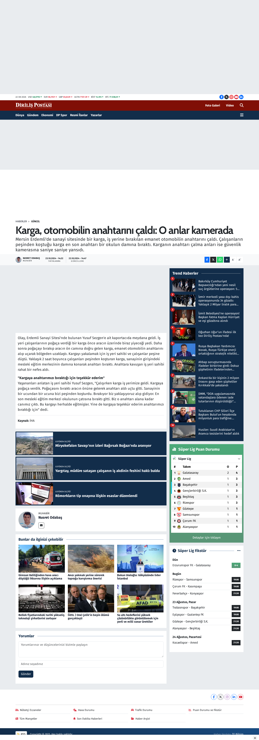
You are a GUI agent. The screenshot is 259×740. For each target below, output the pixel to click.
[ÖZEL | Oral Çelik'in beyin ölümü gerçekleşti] (91, 598)
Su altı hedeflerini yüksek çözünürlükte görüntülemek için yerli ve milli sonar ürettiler (137, 618)
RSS (22, 734)
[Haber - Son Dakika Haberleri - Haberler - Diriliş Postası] (34, 105)
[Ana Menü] (241, 115)
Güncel (35, 221)
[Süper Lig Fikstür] (239, 551)
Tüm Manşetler (28, 718)
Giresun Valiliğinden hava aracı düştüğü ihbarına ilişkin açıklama (40, 576)
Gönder (26, 674)
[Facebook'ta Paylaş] (207, 260)
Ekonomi (47, 115)
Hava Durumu (86, 710)
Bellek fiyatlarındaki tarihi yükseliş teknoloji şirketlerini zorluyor (41, 616)
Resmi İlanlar (79, 115)
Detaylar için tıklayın (207, 537)
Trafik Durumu (143, 710)
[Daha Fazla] (227, 260)
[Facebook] (214, 697)
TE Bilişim (237, 734)
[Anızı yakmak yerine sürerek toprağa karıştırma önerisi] (91, 558)
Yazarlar (96, 115)
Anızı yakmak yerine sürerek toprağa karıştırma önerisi (86, 576)
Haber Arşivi (142, 718)
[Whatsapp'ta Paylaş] (220, 260)
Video (230, 105)
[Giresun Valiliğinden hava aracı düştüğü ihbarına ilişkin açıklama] (41, 558)
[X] (220, 697)
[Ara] (241, 105)
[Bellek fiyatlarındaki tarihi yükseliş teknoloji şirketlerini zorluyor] (41, 598)
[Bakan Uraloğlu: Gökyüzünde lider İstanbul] (140, 558)
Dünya (20, 115)
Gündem (32, 115)
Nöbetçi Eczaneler (30, 710)
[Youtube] (240, 697)
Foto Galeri (212, 105)
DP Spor (61, 115)
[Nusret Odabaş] (26, 519)
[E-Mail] (41, 525)
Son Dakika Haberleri (89, 718)
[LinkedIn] (234, 697)
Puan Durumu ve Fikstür (207, 710)
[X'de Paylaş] (213, 260)
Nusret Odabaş (50, 517)
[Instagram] (227, 697)
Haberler (21, 221)
